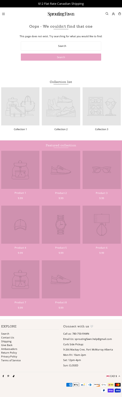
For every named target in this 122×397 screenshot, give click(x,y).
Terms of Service (11, 360)
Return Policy (9, 352)
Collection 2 (61, 129)
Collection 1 (20, 129)
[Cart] (119, 13)
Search (5, 333)
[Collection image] (20, 106)
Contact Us (7, 337)
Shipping (6, 341)
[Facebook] (3, 376)
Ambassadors (9, 349)
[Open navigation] (22, 13)
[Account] (113, 14)
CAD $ (113, 376)
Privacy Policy (9, 356)
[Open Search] (107, 13)
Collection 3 (101, 129)
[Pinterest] (8, 376)
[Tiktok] (13, 376)
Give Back (6, 345)
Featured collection (61, 145)
